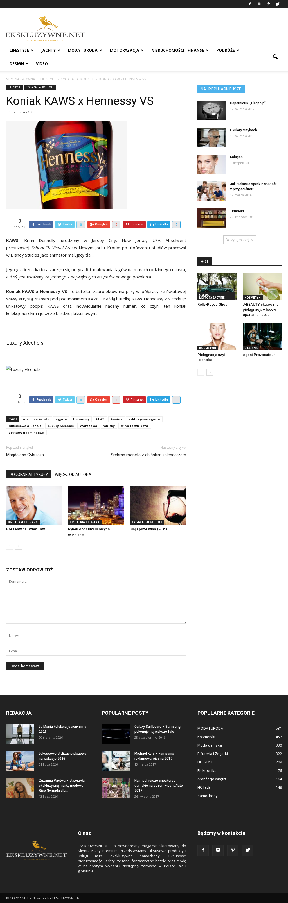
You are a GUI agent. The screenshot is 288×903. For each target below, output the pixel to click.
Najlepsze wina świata (148, 529)
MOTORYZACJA (124, 50)
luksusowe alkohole (25, 426)
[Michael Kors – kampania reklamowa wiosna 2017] (116, 761)
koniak (116, 419)
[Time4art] (211, 218)
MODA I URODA (83, 50)
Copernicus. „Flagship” (248, 103)
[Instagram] (259, 4)
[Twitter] (277, 4)
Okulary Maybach (243, 130)
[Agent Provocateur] (262, 336)
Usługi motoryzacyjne (212, 296)
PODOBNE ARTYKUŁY (29, 474)
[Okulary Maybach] (211, 137)
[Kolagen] (211, 164)
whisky (109, 426)
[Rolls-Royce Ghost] (217, 286)
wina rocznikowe (135, 426)
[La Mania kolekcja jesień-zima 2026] (20, 734)
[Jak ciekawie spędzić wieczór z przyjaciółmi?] (211, 191)
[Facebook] (250, 4)
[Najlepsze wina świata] (158, 505)
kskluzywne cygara (144, 419)
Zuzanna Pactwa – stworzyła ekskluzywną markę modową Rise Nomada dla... (62, 786)
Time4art (237, 211)
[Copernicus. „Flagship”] (211, 110)
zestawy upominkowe (26, 432)
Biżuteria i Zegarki (23, 522)
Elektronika (207, 770)
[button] (275, 57)
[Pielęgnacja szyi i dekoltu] (217, 336)
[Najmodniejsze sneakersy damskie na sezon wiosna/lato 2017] (116, 788)
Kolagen (236, 157)
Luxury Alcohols (25, 343)
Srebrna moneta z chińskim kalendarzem (148, 454)
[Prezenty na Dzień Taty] (34, 505)
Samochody (207, 795)
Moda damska (209, 745)
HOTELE (203, 787)
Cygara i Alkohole (40, 87)
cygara (61, 419)
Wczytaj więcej (237, 239)
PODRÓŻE (225, 50)
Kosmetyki (252, 298)
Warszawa (88, 426)
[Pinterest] (268, 4)
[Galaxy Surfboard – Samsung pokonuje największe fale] (116, 734)
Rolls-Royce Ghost (212, 304)
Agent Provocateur (259, 355)
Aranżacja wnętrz (212, 778)
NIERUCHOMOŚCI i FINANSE (177, 50)
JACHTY (48, 50)
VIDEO (42, 63)
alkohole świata (36, 419)
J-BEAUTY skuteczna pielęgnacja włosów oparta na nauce (260, 309)
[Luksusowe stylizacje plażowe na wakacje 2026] (20, 761)
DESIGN (17, 63)
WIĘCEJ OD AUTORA (73, 474)
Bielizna (251, 348)
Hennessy (81, 419)
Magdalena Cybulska (25, 454)
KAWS (100, 419)
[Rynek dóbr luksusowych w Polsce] (96, 505)
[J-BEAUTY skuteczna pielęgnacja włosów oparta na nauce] (262, 286)
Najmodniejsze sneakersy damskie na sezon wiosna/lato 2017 (158, 786)
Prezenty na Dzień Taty (25, 529)
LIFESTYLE (19, 50)
